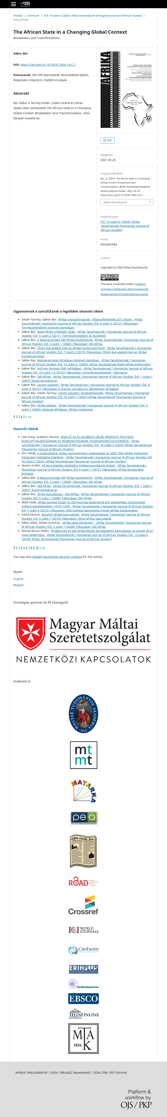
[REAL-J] (83, 1053)
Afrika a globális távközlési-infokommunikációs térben (79, 465)
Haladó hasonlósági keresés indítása (57, 557)
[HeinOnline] (83, 1003)
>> (29, 416)
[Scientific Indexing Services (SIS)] (83, 988)
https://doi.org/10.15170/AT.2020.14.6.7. (48, 65)
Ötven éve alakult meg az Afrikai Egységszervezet (71, 348)
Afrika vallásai (47, 405)
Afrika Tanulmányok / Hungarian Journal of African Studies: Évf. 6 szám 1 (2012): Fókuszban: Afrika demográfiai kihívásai (84, 470)
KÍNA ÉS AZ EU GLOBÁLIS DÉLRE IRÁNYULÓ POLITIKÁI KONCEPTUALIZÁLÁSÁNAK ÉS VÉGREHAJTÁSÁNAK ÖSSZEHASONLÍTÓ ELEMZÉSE (78, 439)
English (18, 579)
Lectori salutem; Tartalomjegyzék (81, 393)
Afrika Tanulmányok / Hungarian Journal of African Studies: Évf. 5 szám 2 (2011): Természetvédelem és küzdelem (84, 334)
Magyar (18, 585)
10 (37, 548)
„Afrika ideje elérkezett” (78, 523)
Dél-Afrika (44, 377)
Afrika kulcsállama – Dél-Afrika (58, 494)
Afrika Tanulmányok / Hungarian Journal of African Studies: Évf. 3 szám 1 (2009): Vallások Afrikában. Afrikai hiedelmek (85, 407)
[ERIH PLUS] (83, 973)
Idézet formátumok (115, 202)
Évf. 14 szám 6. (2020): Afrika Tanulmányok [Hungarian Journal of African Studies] (93, 15)
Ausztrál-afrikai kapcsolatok (60, 514)
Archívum (33, 15)
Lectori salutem (48, 385)
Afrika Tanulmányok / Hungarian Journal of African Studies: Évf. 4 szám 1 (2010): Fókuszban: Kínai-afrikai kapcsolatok (86, 517)
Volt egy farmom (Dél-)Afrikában (59, 368)
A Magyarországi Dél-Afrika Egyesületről (65, 340)
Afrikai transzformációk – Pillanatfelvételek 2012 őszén (95, 319)
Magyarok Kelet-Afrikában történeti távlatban (68, 360)
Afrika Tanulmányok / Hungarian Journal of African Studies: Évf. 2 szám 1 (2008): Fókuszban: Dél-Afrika (87, 342)
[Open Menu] (13, 4)
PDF (109, 140)
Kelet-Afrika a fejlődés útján (56, 332)
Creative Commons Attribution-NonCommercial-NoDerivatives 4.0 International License (125, 289)
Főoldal (17, 15)
